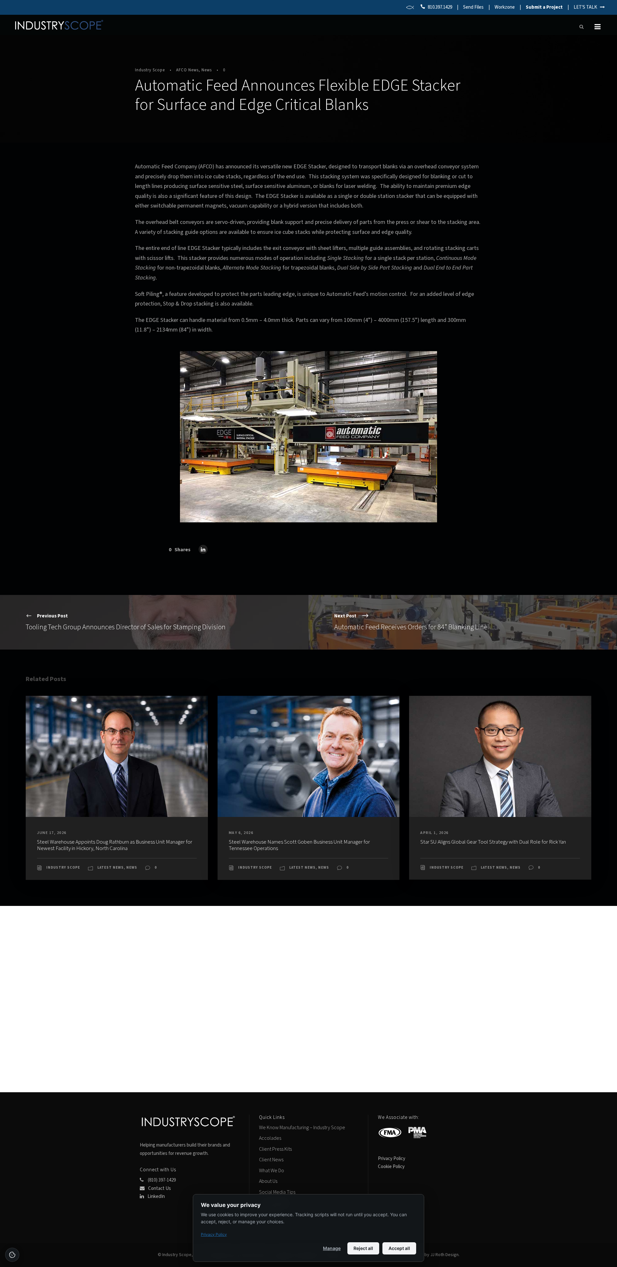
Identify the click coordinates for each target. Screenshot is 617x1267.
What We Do (271, 1170)
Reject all (363, 1248)
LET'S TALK (587, 7)
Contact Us (159, 1188)
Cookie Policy (391, 1166)
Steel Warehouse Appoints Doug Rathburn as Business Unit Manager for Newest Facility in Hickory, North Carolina (114, 845)
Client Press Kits (275, 1149)
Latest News (110, 867)
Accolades (270, 1138)
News (206, 70)
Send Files (473, 7)
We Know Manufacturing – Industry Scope (302, 1127)
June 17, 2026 (52, 833)
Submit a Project (544, 7)
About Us (268, 1181)
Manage (332, 1248)
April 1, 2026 (434, 833)
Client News (271, 1159)
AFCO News (187, 70)
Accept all (399, 1248)
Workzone (505, 7)
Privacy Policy (391, 1158)
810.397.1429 (440, 7)
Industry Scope (150, 70)
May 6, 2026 (241, 833)
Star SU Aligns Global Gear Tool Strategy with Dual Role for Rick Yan (493, 842)
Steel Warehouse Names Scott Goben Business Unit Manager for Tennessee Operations (299, 845)
